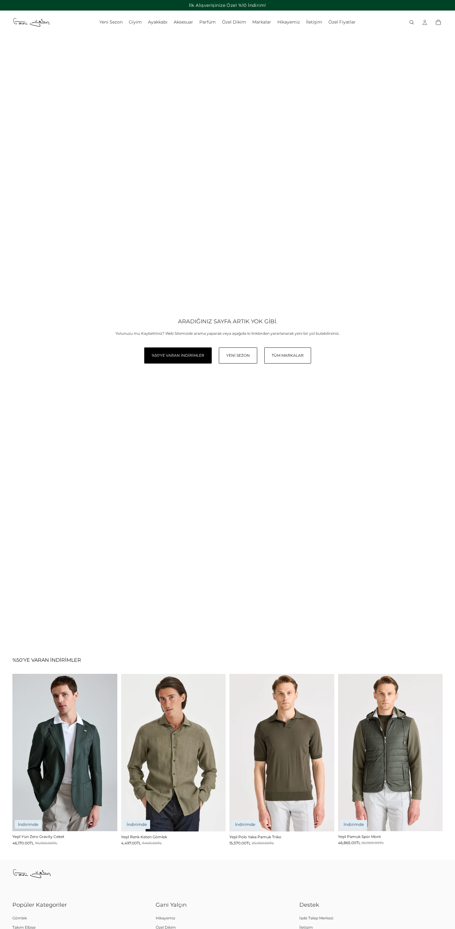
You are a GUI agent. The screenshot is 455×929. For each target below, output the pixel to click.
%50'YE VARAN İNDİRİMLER (178, 355)
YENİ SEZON (238, 355)
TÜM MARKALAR (288, 355)
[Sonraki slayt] (108, 752)
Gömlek (19, 918)
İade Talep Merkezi (316, 918)
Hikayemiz (165, 918)
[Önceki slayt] (21, 752)
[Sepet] (438, 22)
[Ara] (411, 22)
